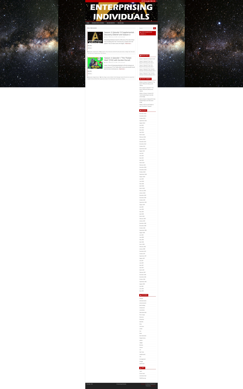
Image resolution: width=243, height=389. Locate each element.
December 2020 (143, 167)
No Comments (122, 37)
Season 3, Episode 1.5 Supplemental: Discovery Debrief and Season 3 (119, 33)
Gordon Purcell (116, 51)
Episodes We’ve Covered (98, 23)
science (141, 347)
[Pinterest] (151, 1)
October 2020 (142, 172)
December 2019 (143, 195)
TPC (140, 356)
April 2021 (142, 160)
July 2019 (141, 207)
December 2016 (143, 274)
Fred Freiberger (117, 77)
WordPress (153, 385)
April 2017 (142, 267)
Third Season (103, 53)
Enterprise (142, 319)
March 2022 (142, 134)
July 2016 (141, 286)
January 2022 (142, 139)
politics (141, 340)
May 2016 (142, 291)
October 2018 (142, 228)
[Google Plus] (145, 1)
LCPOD (141, 328)
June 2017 (142, 263)
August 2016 (142, 284)
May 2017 (142, 265)
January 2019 (142, 221)
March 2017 (142, 270)
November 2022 (143, 116)
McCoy (92, 78)
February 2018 (143, 246)
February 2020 (143, 190)
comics (108, 77)
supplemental (96, 51)
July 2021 (141, 153)
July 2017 (141, 260)
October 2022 (142, 118)
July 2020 (142, 179)
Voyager (141, 361)
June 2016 (142, 288)
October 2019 (142, 200)
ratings (126, 51)
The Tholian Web (111, 78)
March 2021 (142, 162)
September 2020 (143, 174)
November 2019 (143, 197)
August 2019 (142, 204)
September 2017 (143, 256)
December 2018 (143, 223)
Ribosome (143, 384)
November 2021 (143, 144)
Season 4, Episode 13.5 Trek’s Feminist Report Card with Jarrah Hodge (146, 95)
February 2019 (143, 218)
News (141, 333)
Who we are (121, 23)
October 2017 (142, 253)
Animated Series (143, 300)
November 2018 (143, 225)
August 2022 (142, 123)
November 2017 (143, 251)
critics (106, 51)
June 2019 (142, 209)
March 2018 (142, 244)
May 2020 (142, 183)
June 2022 (142, 127)
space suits (102, 78)
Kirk (133, 77)
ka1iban (106, 37)
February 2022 (143, 137)
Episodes (90, 51)
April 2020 (142, 186)
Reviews (141, 345)
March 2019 (142, 216)
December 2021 (143, 141)
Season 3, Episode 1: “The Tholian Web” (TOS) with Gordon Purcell (117, 59)
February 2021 (143, 165)
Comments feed (143, 375)
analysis (141, 298)
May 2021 (142, 158)
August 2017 (142, 258)
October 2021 (142, 146)
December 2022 (143, 113)
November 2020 (143, 169)
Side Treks (142, 352)
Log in (141, 371)
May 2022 (142, 130)
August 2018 (142, 232)
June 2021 (142, 155)
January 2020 (142, 193)
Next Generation (143, 335)
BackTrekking (142, 305)
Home (88, 23)
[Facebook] (143, 1)
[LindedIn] (147, 1)
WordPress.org (143, 378)
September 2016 (143, 281)
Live (140, 331)
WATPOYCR (142, 363)
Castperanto (142, 307)
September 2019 (143, 202)
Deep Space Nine (143, 312)
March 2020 (142, 188)
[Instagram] (150, 1)
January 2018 (142, 249)
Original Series (96, 77)
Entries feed (142, 373)
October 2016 (142, 279)
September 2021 (143, 148)
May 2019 (142, 211)
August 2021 (142, 151)
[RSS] (154, 1)
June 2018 (142, 237)
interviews (142, 326)
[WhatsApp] (153, 1)
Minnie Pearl (97, 78)
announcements (143, 303)
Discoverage (142, 314)
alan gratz (103, 51)
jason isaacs (122, 51)
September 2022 (143, 120)
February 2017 (143, 272)
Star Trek (130, 51)
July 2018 (141, 235)
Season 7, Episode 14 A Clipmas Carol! (147, 59)
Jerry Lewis (129, 77)
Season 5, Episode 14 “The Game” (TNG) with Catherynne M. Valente (147, 84)
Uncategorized (142, 359)
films (141, 324)
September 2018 (143, 230)
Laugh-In (89, 78)
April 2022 (142, 132)
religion (141, 342)
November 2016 (143, 277)
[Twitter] (142, 1)
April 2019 (142, 214)
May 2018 (142, 239)
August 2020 (142, 176)
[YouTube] (148, 1)
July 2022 (142, 125)
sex (140, 349)
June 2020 (142, 181)
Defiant (111, 77)
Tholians (123, 78)
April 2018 (142, 242)
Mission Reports (111, 23)
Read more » (128, 43)
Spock (106, 78)
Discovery (110, 51)
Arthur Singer (104, 77)
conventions (142, 310)
